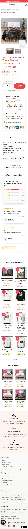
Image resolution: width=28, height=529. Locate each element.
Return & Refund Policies (8, 480)
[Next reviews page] (24, 252)
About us (4, 460)
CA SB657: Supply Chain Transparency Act (12, 469)
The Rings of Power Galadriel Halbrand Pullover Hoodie (21, 304)
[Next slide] (24, 30)
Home (3, 9)
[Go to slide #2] (18, 51)
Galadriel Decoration (12, 9)
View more (14, 359)
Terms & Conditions (6, 462)
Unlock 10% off (3, 522)
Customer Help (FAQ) (7, 484)
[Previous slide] (3, 30)
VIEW (7, 277)
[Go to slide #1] (10, 51)
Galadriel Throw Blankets (8, 12)
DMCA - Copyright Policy (8, 466)
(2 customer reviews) (14, 63)
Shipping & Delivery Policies (8, 476)
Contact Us (4, 482)
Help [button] (25, 527)
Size (3, 69)
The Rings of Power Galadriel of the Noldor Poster (21, 282)
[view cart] (26, 5)
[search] (21, 5)
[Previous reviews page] (16, 252)
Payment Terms (5, 478)
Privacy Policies (5, 464)
